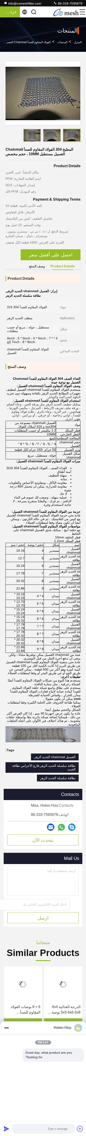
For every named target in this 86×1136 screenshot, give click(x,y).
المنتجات (62, 42)
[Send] (6, 1129)
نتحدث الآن (43, 840)
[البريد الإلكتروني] (51, 827)
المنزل (78, 42)
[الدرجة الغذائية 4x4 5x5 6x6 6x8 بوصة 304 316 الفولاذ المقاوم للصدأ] (63, 984)
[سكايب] (72, 827)
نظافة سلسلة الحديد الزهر (57, 778)
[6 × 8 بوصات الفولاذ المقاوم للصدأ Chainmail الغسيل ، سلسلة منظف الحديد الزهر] (23, 984)
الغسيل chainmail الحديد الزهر (54, 757)
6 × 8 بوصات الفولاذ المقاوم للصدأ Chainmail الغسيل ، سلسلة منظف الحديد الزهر (24, 1010)
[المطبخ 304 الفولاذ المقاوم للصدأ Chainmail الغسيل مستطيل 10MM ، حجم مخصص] (42, 93)
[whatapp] (61, 827)
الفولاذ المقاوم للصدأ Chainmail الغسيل (28, 42)
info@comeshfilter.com (24, 3)
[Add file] (80, 1129)
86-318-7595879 (69, 3)
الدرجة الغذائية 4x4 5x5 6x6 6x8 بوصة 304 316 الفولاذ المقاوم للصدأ (66, 1010)
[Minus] (6, 1028)
